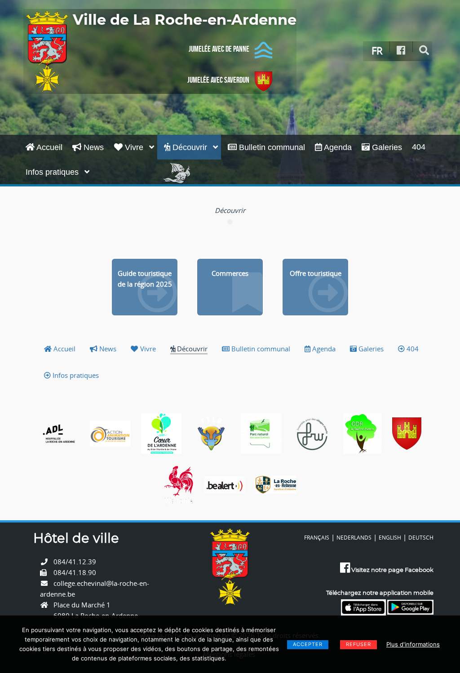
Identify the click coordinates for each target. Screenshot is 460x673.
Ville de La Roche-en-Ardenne (184, 20)
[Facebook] (401, 50)
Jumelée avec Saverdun (218, 79)
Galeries (386, 147)
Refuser (358, 644)
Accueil (48, 147)
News (92, 147)
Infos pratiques (53, 172)
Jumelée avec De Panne (219, 48)
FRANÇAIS (316, 537)
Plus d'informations (413, 644)
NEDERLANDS (354, 537)
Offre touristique (315, 273)
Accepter (308, 644)
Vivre (134, 147)
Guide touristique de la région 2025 (145, 278)
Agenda (337, 147)
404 (418, 146)
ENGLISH (390, 537)
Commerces (230, 273)
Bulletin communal (271, 147)
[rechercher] (424, 50)
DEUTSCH (420, 537)
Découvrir (189, 147)
